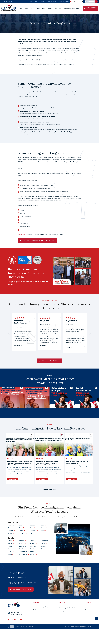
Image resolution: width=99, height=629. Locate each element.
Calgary (43, 543)
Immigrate (49, 8)
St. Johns (21, 543)
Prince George (23, 554)
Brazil (20, 528)
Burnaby (32, 549)
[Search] (96, 1)
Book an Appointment (64, 611)
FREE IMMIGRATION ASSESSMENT (51, 360)
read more (12, 479)
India (42, 530)
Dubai (42, 525)
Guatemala (33, 530)
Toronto (43, 549)
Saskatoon (22, 549)
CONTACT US (21, 234)
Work (32, 8)
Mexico (21, 530)
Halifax (10, 543)
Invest (37, 8)
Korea (31, 528)
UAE (31, 533)
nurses (28, 124)
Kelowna (32, 551)
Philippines (11, 525)
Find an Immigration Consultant (72, 8)
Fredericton (44, 540)
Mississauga (22, 546)
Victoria (32, 540)
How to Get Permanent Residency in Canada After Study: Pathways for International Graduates (47, 463)
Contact (42, 1)
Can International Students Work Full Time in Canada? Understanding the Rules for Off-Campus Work (19, 463)
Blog (36, 1)
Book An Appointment (51, 1)
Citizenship (58, 8)
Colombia (10, 530)
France (43, 528)
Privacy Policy (29, 626)
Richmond (33, 543)
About (31, 1)
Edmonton (44, 546)
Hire (43, 8)
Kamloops (33, 546)
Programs (46, 20)
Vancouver (11, 546)
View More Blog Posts (49, 489)
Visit (20, 8)
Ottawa (10, 540)
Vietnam (32, 525)
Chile (20, 525)
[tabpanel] (24, 333)
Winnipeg (21, 540)
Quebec (10, 551)
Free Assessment (63, 606)
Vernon (10, 549)
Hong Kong (22, 533)
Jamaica (10, 528)
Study (26, 8)
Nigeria (10, 533)
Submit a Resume (63, 610)
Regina (10, 554)
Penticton (32, 554)
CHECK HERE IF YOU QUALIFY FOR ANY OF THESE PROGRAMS (39, 240)
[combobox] (90, 1)
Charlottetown (23, 551)
